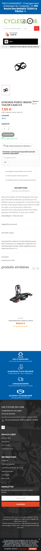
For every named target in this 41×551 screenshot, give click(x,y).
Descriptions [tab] (20, 188)
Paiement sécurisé (8, 464)
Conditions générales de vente (12, 468)
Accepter (33, 549)
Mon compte (6, 438)
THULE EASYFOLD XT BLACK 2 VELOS (20, 321)
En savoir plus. (22, 549)
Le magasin (6, 475)
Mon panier (5, 442)
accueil (20, 318)
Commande (6, 445)
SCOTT (34, 104)
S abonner (20, 504)
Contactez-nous (7, 449)
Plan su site (5, 478)
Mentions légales (7, 471)
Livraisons (5, 461)
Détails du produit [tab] (21, 191)
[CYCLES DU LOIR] (21, 21)
